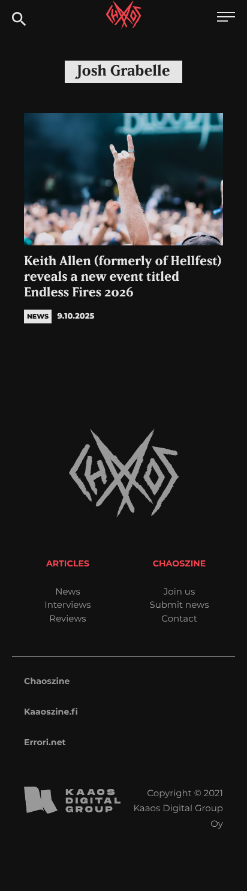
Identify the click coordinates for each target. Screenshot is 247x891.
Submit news (179, 604)
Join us (179, 591)
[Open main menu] (226, 18)
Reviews (67, 618)
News (67, 591)
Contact (179, 618)
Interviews (67, 604)
